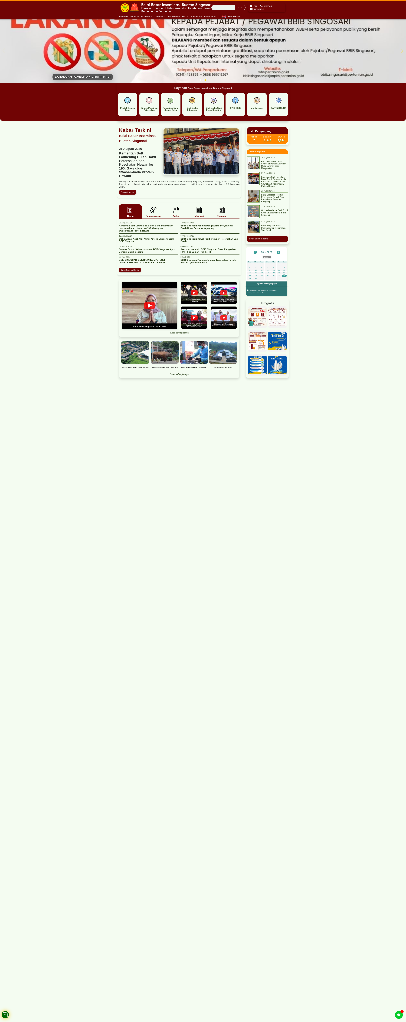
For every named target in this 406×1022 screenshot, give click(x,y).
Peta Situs (259, 9)
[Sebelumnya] (255, 252)
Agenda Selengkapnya (266, 284)
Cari (240, 7)
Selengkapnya (127, 192)
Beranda (123, 16)
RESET (267, 257)
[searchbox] (228, 7)
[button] (200, 80)
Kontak (268, 6)
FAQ (256, 6)
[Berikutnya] (278, 252)
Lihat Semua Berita (130, 270)
